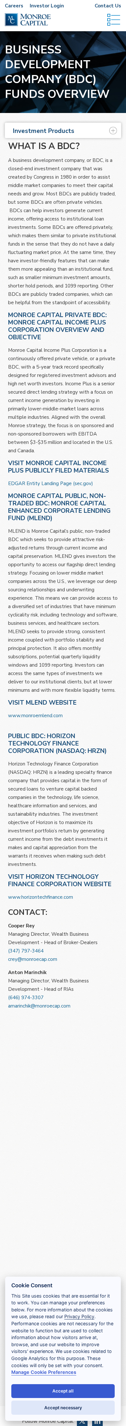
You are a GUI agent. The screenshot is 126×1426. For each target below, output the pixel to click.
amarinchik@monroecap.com (39, 1006)
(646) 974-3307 (26, 997)
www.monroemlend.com (35, 715)
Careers (14, 6)
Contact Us (108, 6)
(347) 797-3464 (26, 951)
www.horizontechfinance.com (40, 897)
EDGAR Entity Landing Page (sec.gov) (50, 483)
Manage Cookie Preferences (43, 1372)
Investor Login (47, 6)
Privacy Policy (79, 1316)
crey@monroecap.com (32, 959)
